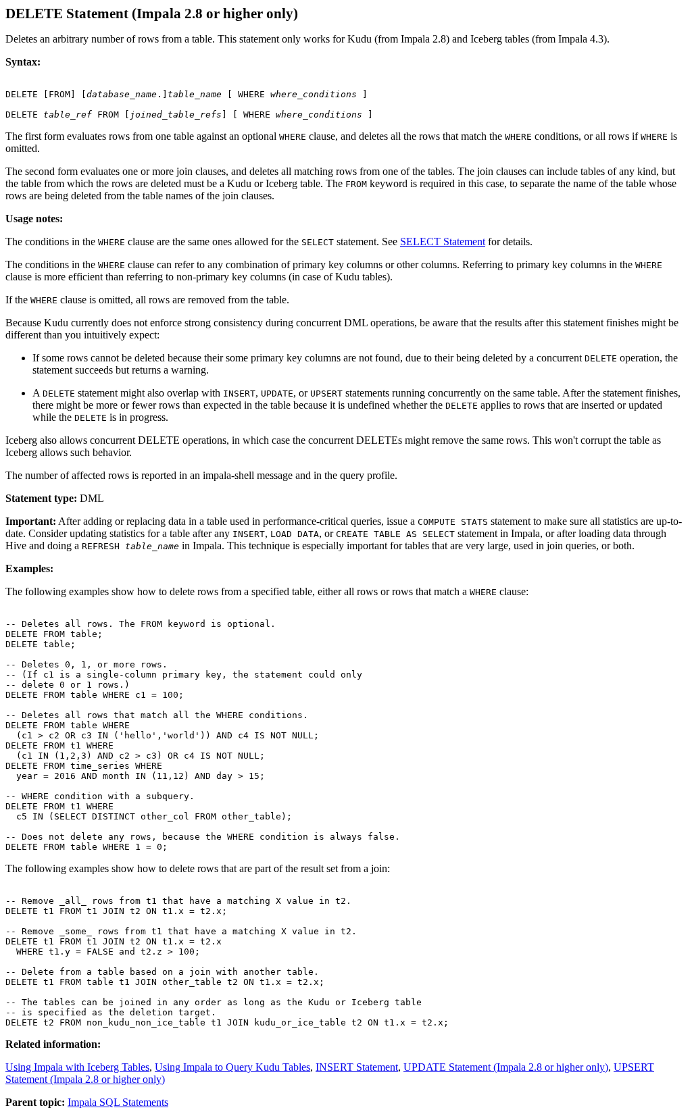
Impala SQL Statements (118, 1102)
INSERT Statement (357, 1067)
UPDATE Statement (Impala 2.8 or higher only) (505, 1067)
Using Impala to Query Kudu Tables (232, 1067)
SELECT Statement (442, 241)
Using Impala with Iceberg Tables (77, 1067)
